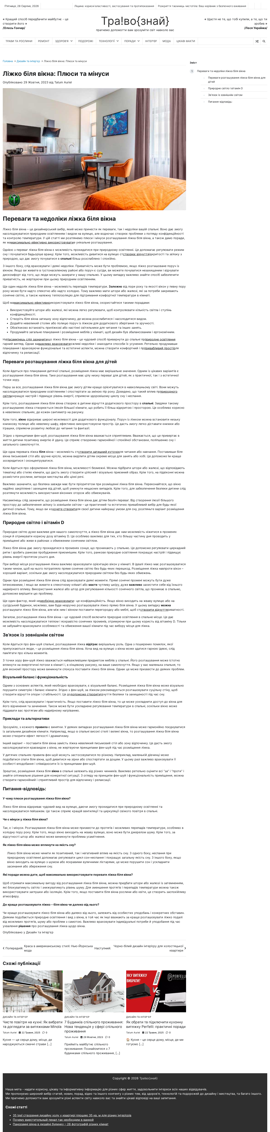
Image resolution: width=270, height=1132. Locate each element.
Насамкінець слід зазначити (27, 339)
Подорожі (85, 41)
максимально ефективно (32, 302)
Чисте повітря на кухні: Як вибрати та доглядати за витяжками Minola (32, 1024)
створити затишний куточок (99, 452)
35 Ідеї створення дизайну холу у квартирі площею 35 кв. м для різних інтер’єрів (72, 1115)
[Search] (263, 41)
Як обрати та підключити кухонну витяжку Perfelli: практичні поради (156, 1024)
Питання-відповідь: (220, 101)
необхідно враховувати (57, 601)
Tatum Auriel (63, 82)
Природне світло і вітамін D (225, 88)
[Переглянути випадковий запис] (256, 41)
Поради (130, 41)
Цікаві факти (186, 41)
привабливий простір (159, 348)
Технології (107, 41)
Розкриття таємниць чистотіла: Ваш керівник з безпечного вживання (202, 6)
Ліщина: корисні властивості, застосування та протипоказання (114, 6)
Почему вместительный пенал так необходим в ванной (53, 1120)
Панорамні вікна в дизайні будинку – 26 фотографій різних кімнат (61, 1124)
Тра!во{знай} (135, 20)
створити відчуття (154, 609)
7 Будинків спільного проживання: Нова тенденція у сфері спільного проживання (93, 1026)
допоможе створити (86, 694)
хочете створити (64, 509)
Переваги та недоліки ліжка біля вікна (221, 71)
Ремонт (43, 41)
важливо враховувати (54, 344)
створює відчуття (136, 254)
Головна (8, 61)
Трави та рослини (19, 41)
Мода (167, 41)
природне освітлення (160, 339)
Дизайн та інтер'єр (28, 61)
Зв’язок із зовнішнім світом (225, 94)
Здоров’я (62, 41)
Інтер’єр (151, 41)
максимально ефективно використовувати (42, 242)
